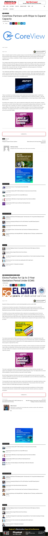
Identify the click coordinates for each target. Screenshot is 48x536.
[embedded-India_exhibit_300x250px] (24, 126)
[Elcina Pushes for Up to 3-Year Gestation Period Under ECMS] (3, 187)
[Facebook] (11, 23)
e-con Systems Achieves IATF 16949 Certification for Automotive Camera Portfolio (21, 190)
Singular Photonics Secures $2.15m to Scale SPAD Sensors (17, 194)
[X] (13, 23)
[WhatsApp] (19, 23)
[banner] (24, 182)
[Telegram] (24, 23)
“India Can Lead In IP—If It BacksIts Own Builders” (15, 264)
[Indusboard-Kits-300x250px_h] (24, 167)
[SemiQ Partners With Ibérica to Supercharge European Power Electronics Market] (3, 199)
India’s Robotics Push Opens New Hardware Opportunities (16, 225)
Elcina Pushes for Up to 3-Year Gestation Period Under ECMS (17, 186)
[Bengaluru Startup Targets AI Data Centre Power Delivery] (3, 253)
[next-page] (5, 207)
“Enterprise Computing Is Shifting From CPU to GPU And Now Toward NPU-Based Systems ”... (23, 221)
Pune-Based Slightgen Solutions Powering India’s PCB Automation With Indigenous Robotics (23, 248)
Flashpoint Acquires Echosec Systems (9, 141)
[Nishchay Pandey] (6, 148)
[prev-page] (3, 207)
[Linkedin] (21, 23)
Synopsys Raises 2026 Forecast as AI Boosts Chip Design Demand (18, 202)
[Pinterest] (16, 23)
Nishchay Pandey (6, 21)
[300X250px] (24, 92)
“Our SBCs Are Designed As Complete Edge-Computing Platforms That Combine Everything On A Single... (25, 256)
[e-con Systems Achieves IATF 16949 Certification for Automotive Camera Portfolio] (3, 191)
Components (7, 13)
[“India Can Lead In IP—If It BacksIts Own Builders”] (3, 265)
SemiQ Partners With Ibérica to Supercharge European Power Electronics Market (20, 198)
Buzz (3, 13)
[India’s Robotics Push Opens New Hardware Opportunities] (3, 226)
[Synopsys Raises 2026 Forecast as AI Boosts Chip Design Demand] (3, 203)
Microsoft (7, 138)
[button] (44, 6)
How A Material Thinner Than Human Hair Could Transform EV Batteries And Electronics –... (22, 229)
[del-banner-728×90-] (24, 535)
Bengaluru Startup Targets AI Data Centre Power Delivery (16, 252)
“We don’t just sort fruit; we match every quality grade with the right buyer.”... (20, 260)
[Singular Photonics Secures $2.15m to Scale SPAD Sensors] (3, 195)
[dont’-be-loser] (32, 3)
